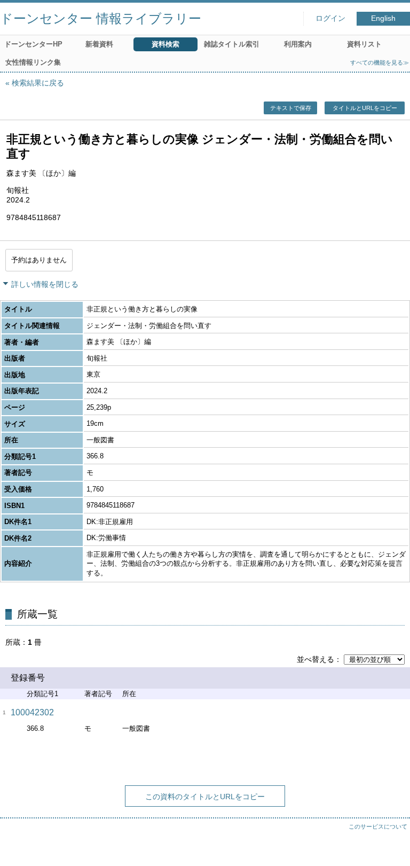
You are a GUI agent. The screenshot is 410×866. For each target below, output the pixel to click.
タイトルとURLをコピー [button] (365, 108)
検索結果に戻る (38, 83)
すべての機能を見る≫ (379, 62)
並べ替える (315, 659)
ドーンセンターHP (33, 44)
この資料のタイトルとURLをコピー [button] (205, 796)
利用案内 (298, 44)
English (383, 18)
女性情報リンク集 (33, 62)
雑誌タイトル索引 (231, 44)
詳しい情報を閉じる (44, 284)
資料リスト (364, 44)
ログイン (330, 18)
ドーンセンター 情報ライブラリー (100, 18)
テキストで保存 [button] (290, 108)
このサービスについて (378, 826)
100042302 (32, 712)
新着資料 (99, 44)
